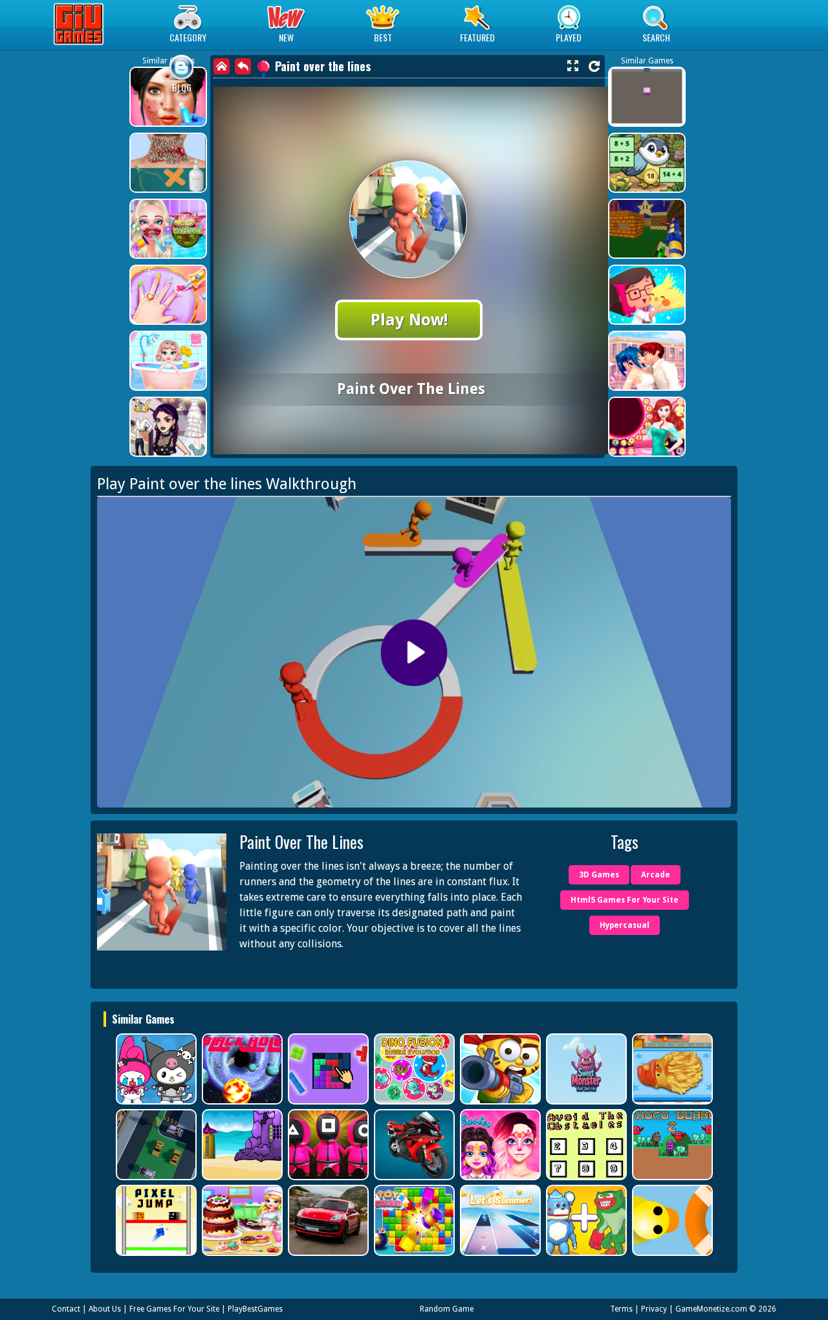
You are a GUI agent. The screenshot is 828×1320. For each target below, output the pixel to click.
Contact (66, 1309)
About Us (105, 1309)
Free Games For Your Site (174, 1309)
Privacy (654, 1309)
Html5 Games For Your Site (625, 900)
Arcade (655, 874)
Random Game (447, 1309)
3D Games (599, 874)
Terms (621, 1309)
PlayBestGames (255, 1309)
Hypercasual (624, 925)
